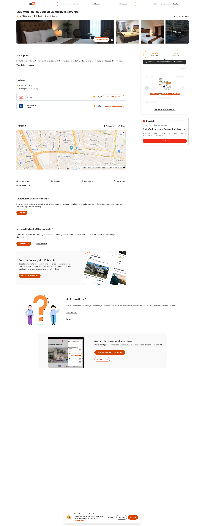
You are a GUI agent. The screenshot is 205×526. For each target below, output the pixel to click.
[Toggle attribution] (124, 167)
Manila (54, 16)
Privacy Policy (79, 521)
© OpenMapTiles (102, 167)
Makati (48, 16)
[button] (155, 4)
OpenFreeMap (92, 167)
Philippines (40, 16)
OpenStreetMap (117, 167)
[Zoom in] (123, 132)
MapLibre (84, 167)
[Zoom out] (123, 135)
